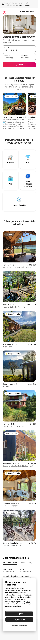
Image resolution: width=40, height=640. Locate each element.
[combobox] (19, 50)
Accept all (19, 614)
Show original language (21, 5)
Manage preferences (19, 625)
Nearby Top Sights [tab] (27, 562)
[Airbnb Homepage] (4, 11)
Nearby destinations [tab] (10, 562)
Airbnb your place (27, 12)
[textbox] (10, 57)
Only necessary (19, 620)
